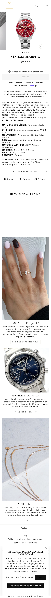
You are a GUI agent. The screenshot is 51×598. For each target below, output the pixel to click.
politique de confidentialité (25, 543)
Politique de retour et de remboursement (25, 539)
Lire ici (25, 520)
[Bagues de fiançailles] (25, 278)
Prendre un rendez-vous (25, 342)
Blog (25, 535)
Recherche (25, 528)
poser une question (25, 171)
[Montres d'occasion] (25, 370)
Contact (25, 532)
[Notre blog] (25, 459)
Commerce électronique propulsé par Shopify (25, 596)
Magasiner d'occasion (25, 412)
